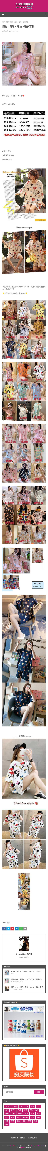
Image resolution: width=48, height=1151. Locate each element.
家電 (38, 1114)
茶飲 (12, 1117)
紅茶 (26, 1114)
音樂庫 (23, 1148)
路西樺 (6, 31)
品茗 (14, 1114)
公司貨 (7, 1106)
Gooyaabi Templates (38, 1146)
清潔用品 (25, 1117)
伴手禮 (13, 1110)
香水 (32, 1114)
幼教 (38, 1106)
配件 (18, 1117)
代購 (26, 1106)
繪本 (6, 1125)
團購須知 (23, 1138)
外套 (32, 1106)
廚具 (18, 1121)
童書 (32, 1117)
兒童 (25, 1110)
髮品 (35, 1121)
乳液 (19, 1110)
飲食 (6, 1121)
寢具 (12, 1121)
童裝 (38, 1117)
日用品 (15, 1106)
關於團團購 (14, 1138)
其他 (31, 1110)
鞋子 (29, 1121)
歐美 (24, 1121)
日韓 (21, 1106)
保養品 (7, 1114)
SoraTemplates (15, 1146)
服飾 (8, 923)
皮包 (6, 1110)
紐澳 (6, 1117)
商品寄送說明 (32, 1138)
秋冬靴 (20, 1114)
